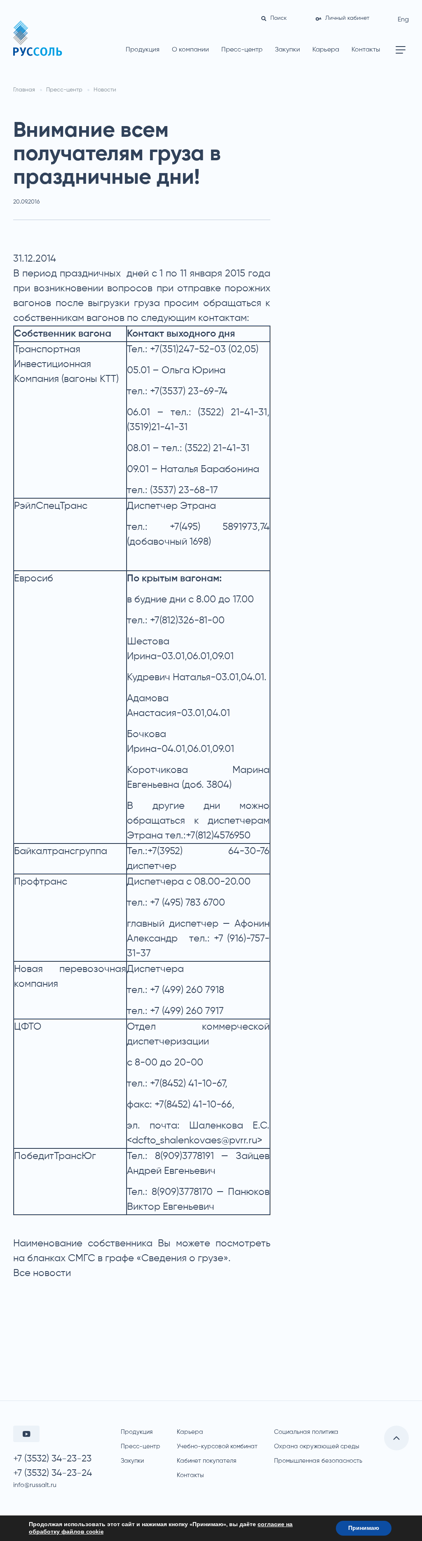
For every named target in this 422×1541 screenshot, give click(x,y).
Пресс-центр (242, 50)
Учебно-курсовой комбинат (217, 1446)
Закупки (287, 50)
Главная (24, 90)
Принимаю (363, 1528)
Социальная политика (306, 1432)
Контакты (366, 50)
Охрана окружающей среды (316, 1446)
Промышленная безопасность (318, 1461)
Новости (105, 90)
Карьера (325, 50)
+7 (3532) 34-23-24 (52, 1473)
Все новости (42, 1273)
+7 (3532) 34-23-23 (52, 1459)
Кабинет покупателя (207, 1461)
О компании (190, 50)
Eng (403, 19)
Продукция (142, 50)
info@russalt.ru (34, 1485)
